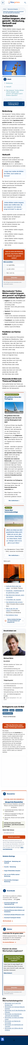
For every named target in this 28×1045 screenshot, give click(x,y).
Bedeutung (9, 83)
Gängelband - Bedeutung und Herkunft (12, 862)
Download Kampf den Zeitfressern (13, 907)
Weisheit (5, 710)
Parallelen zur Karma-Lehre (14, 99)
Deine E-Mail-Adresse (8, 830)
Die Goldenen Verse (12, 615)
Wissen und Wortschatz (9, 716)
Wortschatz (19, 710)
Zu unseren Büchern (8, 942)
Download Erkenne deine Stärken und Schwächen (14, 911)
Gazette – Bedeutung (10, 866)
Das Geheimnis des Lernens (14, 602)
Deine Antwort (8, 973)
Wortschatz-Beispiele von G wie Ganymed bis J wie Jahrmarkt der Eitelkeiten (13, 12)
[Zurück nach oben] (25, 1042)
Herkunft (8, 86)
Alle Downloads (7, 921)
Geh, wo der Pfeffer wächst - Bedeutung (12, 875)
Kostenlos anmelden (14, 837)
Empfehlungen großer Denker (11, 394)
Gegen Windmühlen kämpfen (12, 870)
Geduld (12, 710)
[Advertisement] (14, 772)
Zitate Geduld (8, 507)
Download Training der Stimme (12, 917)
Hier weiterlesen (16, 501)
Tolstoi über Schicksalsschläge (11, 511)
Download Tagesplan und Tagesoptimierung (11, 903)
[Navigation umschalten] (2, 2)
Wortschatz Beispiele (13, 9)
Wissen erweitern (7, 713)
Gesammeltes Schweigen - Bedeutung (11, 880)
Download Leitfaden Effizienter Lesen (14, 914)
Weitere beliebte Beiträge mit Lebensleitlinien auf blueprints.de (14, 621)
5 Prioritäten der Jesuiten (13, 599)
